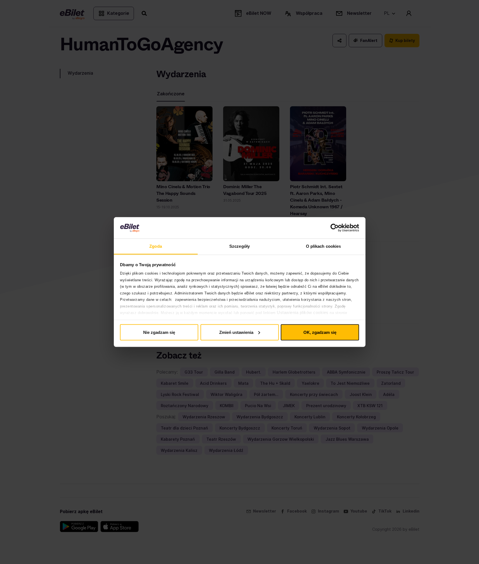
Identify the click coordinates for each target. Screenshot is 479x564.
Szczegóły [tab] (239, 246)
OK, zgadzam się (319, 332)
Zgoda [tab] (155, 246)
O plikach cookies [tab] (323, 246)
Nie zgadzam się (159, 332)
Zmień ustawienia (236, 332)
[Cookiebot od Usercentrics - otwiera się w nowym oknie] (334, 228)
